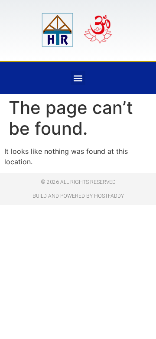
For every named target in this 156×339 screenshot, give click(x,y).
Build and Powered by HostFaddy (78, 196)
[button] (78, 78)
